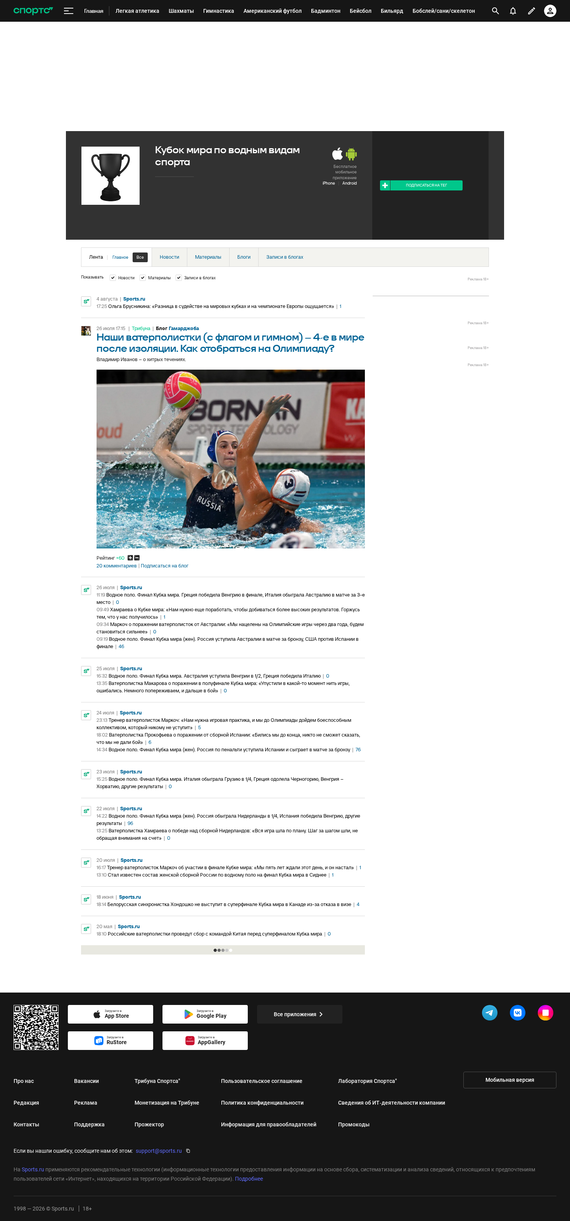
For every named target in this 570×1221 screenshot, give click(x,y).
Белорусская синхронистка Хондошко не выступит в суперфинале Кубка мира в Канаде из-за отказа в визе (229, 904)
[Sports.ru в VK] (519, 1014)
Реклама (85, 1103)
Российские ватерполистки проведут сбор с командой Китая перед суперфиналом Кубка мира (215, 933)
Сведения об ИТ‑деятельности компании (391, 1103)
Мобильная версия (509, 1080)
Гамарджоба (184, 328)
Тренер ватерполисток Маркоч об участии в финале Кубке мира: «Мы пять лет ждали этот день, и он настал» (230, 867)
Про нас (24, 1081)
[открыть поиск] (495, 11)
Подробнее (249, 1179)
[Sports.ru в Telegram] (491, 1014)
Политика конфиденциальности (262, 1103)
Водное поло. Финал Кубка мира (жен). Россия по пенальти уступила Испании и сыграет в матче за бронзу (229, 749)
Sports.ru (134, 299)
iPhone (329, 183)
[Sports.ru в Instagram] (547, 1014)
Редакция (26, 1103)
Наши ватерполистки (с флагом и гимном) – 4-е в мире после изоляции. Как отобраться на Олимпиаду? (230, 343)
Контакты (26, 1124)
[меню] (68, 11)
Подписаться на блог (164, 566)
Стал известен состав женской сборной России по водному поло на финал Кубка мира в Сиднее (217, 875)
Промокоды (354, 1124)
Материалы (208, 257)
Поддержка (89, 1124)
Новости (169, 257)
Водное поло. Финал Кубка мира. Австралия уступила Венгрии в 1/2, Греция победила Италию (215, 676)
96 (130, 823)
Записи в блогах (284, 257)
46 (121, 646)
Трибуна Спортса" (157, 1081)
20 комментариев (117, 566)
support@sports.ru (159, 1151)
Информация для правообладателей (268, 1124)
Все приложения (295, 1014)
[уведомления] (513, 11)
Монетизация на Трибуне (167, 1103)
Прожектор (149, 1124)
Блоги (243, 257)
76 (358, 749)
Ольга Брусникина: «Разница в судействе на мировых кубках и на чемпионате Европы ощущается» (221, 306)
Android (349, 183)
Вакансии (86, 1081)
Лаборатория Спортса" (367, 1081)
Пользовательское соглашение (261, 1081)
